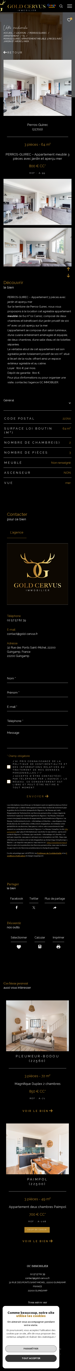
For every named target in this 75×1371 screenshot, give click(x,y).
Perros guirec (38, 33)
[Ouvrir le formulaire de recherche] (61, 6)
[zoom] (37, 223)
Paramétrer (31, 1348)
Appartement (11, 36)
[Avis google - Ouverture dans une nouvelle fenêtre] (51, 9)
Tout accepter (31, 1358)
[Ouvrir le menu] (69, 6)
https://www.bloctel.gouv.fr (57, 842)
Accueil (8, 33)
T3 (23, 36)
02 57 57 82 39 (16, 620)
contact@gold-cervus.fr (22, 634)
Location (21, 33)
